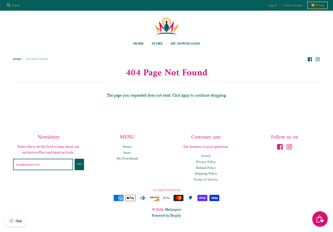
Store (127, 153)
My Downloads (127, 158)
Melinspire (173, 209)
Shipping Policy (206, 173)
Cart (320, 5)
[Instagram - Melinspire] (317, 59)
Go (79, 164)
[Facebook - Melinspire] (310, 59)
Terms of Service (206, 179)
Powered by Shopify (166, 215)
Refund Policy (206, 168)
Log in (272, 5)
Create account (292, 5)
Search (206, 156)
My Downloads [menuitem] (185, 44)
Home (17, 59)
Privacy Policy (206, 162)
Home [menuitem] (138, 44)
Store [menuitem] (157, 44)
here (185, 95)
